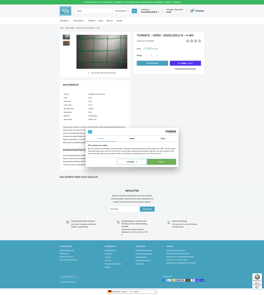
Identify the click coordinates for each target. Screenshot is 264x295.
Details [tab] (132, 138)
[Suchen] (134, 11)
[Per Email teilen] (199, 40)
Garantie (108, 260)
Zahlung (108, 257)
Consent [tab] (101, 138)
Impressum (140, 264)
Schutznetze (78, 21)
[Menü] (260, 274)
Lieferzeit (108, 254)
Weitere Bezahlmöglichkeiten (185, 69)
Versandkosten (110, 250)
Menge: (139, 56)
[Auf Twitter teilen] (195, 40)
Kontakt (119, 21)
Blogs (101, 21)
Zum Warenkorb (152, 63)
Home (62, 28)
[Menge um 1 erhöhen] (157, 55)
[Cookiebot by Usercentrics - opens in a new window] (167, 131)
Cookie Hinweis (141, 257)
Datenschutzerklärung (144, 254)
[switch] (257, 287)
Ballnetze (91, 21)
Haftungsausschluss (143, 260)
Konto (169, 12)
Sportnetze (64, 21)
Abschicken (147, 209)
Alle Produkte (70, 28)
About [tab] (163, 138)
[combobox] (119, 292)
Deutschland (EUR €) (67, 277)
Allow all (161, 162)
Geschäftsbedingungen (144, 250)
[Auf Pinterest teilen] (191, 40)
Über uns (109, 21)
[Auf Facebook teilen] (187, 40)
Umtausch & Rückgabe (113, 264)
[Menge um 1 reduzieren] (146, 55)
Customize (130, 162)
